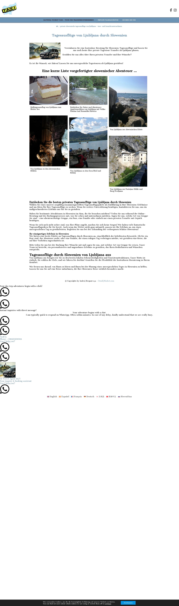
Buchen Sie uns (129, 20)
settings (108, 604)
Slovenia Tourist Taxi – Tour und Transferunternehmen (68, 20)
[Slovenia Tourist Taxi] (9, 9)
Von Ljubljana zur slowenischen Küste (126, 129)
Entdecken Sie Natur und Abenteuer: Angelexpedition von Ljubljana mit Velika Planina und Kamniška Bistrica (87, 109)
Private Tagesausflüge (108, 20)
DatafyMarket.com (106, 281)
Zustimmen (128, 603)
